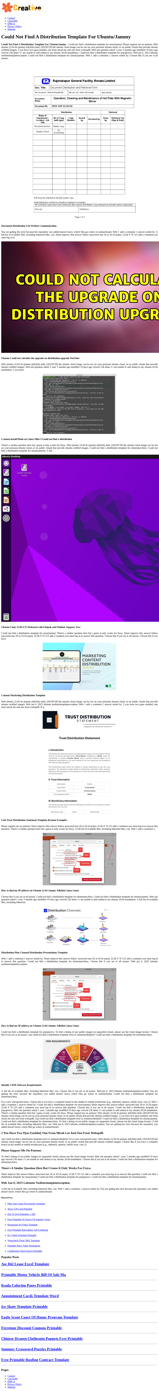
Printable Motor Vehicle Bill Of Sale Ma (33, 1275)
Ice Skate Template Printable (24, 1306)
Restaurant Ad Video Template (22, 1224)
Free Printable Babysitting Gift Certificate (27, 1230)
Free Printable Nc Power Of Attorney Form (28, 1219)
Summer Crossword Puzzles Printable (31, 1349)
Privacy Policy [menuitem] (14, 26)
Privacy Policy (14, 1384)
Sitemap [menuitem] (11, 29)
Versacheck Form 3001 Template (23, 1240)
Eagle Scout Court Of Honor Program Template (39, 1317)
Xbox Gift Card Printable (19, 1209)
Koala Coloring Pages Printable (26, 1285)
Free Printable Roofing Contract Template (35, 1360)
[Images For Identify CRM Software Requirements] (79, 1059)
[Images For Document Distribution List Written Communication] (79, 141)
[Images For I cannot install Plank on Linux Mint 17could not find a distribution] (79, 404)
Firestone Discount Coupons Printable (31, 1328)
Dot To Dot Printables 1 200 (21, 1214)
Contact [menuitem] (11, 18)
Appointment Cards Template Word (30, 1296)
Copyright (12, 1378)
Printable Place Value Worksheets (23, 1245)
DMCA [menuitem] (11, 23)
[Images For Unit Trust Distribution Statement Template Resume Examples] (79, 763)
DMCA (11, 1381)
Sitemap (11, 1387)
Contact (11, 1376)
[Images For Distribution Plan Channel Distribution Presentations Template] (79, 927)
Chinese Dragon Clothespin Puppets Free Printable (42, 1339)
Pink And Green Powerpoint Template (26, 1203)
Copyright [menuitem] (12, 20)
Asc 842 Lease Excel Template (25, 1264)
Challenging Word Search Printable (24, 1251)
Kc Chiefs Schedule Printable (21, 1235)
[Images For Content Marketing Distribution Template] (79, 667)
